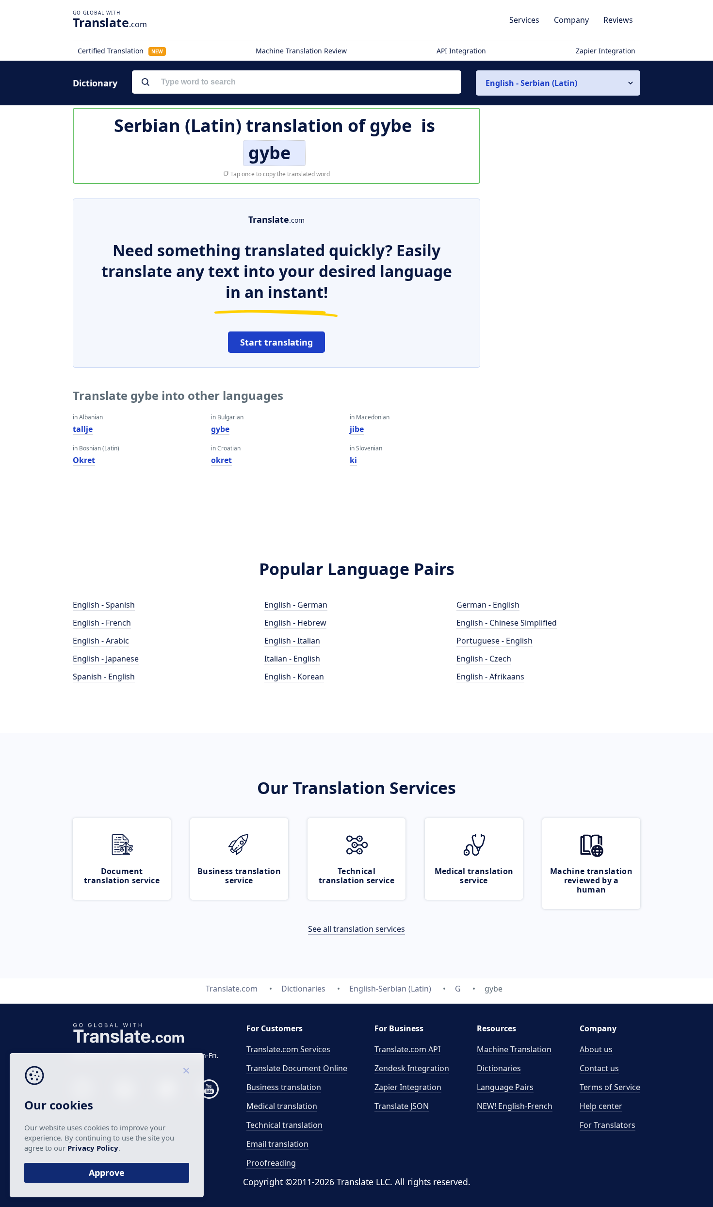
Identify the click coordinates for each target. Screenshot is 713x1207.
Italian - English (292, 658)
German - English (487, 604)
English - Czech (483, 658)
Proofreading (271, 1162)
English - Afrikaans (490, 676)
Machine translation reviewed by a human (591, 880)
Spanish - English (104, 676)
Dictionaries (499, 1068)
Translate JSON (401, 1106)
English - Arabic (101, 640)
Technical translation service (356, 876)
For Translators (607, 1125)
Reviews (618, 20)
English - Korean (294, 676)
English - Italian (292, 640)
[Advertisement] (567, 344)
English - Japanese (106, 658)
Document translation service (122, 876)
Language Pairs (505, 1087)
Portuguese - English (494, 640)
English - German (295, 604)
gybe (220, 429)
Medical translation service (474, 876)
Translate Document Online (296, 1068)
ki (353, 460)
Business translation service (239, 876)
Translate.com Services (288, 1049)
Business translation (283, 1087)
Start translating (276, 342)
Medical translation (281, 1106)
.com (110, 22)
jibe (357, 429)
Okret (84, 460)
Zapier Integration (605, 50)
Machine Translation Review (301, 50)
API (407, 1049)
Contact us (599, 1068)
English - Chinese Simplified (506, 622)
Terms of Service (610, 1087)
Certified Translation (120, 50)
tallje (83, 429)
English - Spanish (104, 604)
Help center (601, 1106)
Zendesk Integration (411, 1068)
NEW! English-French (514, 1106)
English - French (102, 622)
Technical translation (284, 1125)
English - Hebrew (295, 622)
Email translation (277, 1144)
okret (221, 460)
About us (596, 1049)
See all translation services (356, 929)
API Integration (461, 50)
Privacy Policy (92, 1148)
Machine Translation (514, 1049)
